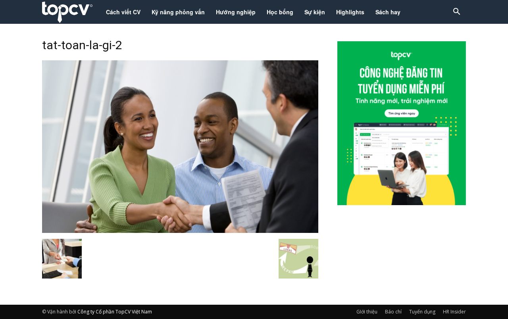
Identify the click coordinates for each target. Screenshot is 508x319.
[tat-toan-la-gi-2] (180, 230)
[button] (456, 12)
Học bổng (280, 12)
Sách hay (387, 12)
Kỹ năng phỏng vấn (178, 12)
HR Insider (454, 311)
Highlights (350, 12)
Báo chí (393, 311)
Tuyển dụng (422, 311)
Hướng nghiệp (236, 12)
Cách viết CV (123, 12)
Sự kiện (314, 12)
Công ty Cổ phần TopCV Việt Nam (114, 311)
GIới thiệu (366, 311)
